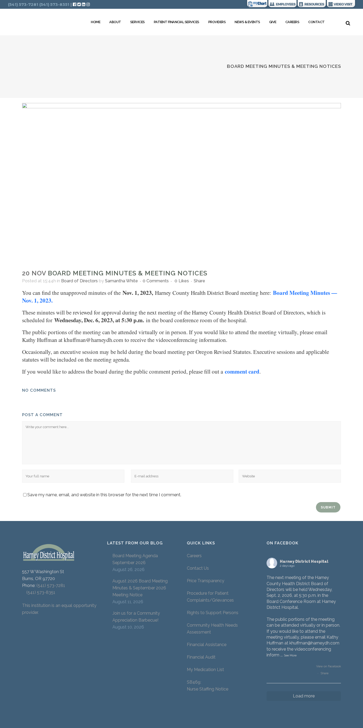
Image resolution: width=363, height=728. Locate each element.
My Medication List (205, 669)
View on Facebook (328, 666)
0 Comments (156, 280)
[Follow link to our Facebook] (75, 4)
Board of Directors (79, 280)
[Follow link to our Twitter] (79, 4)
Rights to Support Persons (212, 612)
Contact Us (198, 568)
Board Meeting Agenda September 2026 (135, 559)
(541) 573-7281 (50, 585)
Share (324, 673)
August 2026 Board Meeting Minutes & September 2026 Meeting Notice (140, 587)
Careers (194, 555)
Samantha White (121, 280)
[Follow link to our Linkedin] (84, 4)
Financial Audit (201, 657)
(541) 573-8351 (38, 592)
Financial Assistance (206, 644)
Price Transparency (205, 580)
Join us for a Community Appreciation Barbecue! (136, 617)
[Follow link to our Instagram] (88, 4)
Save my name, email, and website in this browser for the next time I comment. (104, 494)
